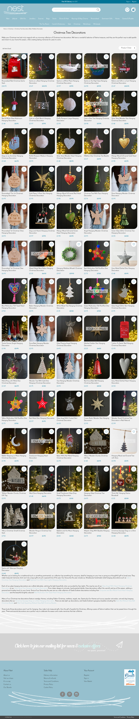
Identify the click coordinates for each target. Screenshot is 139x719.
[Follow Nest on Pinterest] (69, 694)
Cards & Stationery (58, 24)
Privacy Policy (48, 684)
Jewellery (32, 19)
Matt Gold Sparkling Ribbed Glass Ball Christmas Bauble (36, 603)
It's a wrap (7, 681)
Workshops (86, 24)
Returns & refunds (50, 678)
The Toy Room (44, 24)
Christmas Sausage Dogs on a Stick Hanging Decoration (34, 601)
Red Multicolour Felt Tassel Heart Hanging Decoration (52, 593)
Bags (48, 19)
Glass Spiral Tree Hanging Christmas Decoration (30, 588)
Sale (69, 24)
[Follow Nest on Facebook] (62, 694)
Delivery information (51, 675)
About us (6, 675)
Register (134, 2)
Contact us (7, 684)
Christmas (77, 24)
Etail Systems (28, 717)
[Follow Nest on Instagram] (76, 694)
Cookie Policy (48, 687)
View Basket (88, 681)
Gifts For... (23, 19)
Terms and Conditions (51, 681)
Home (117, 19)
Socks (54, 19)
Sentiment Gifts (107, 19)
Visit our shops (8, 678)
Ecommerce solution (18, 717)
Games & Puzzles (128, 19)
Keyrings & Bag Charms (80, 19)
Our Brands (7, 687)
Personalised (95, 19)
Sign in (128, 2)
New (7, 19)
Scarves (40, 19)
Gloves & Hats (64, 19)
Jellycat (14, 19)
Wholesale (96, 24)
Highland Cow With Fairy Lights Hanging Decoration (48, 580)
